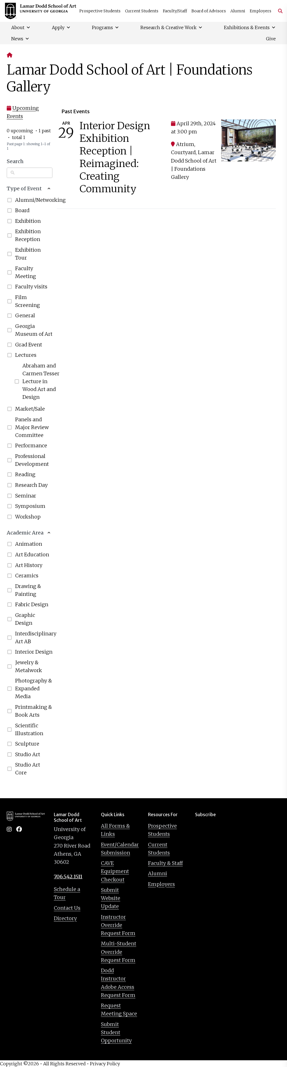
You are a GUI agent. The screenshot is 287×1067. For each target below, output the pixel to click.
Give (271, 38)
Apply (58, 27)
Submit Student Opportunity (116, 1032)
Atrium (185, 144)
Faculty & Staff (165, 863)
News (17, 38)
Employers (260, 10)
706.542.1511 (68, 876)
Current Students (141, 10)
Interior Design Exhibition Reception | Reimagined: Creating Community (115, 157)
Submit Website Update (110, 898)
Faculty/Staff (175, 10)
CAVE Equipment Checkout (115, 871)
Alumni (237, 10)
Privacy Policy (105, 1063)
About (17, 27)
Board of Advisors (208, 10)
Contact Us (67, 908)
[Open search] (278, 11)
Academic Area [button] (25, 532)
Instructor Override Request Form (118, 925)
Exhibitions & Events (247, 27)
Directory (65, 918)
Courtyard (183, 152)
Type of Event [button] (24, 188)
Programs (102, 27)
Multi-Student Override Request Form (118, 951)
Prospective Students (100, 10)
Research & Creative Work (168, 27)
